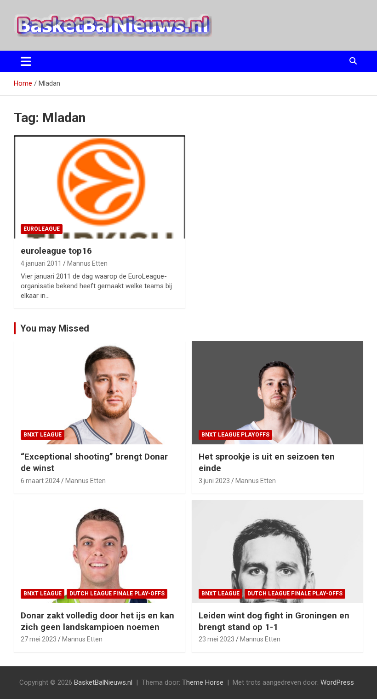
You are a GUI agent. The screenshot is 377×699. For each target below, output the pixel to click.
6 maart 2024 (40, 480)
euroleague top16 (56, 250)
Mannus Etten (87, 263)
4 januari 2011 (41, 263)
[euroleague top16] (99, 187)
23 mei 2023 (216, 639)
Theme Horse (202, 682)
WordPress (337, 682)
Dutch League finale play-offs (117, 593)
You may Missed (54, 328)
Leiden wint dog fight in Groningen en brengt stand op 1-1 (274, 621)
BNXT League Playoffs (235, 434)
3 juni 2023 (214, 480)
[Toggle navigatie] (26, 61)
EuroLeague (41, 229)
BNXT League (42, 434)
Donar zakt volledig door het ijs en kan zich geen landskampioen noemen (97, 621)
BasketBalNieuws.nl (103, 682)
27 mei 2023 (39, 639)
